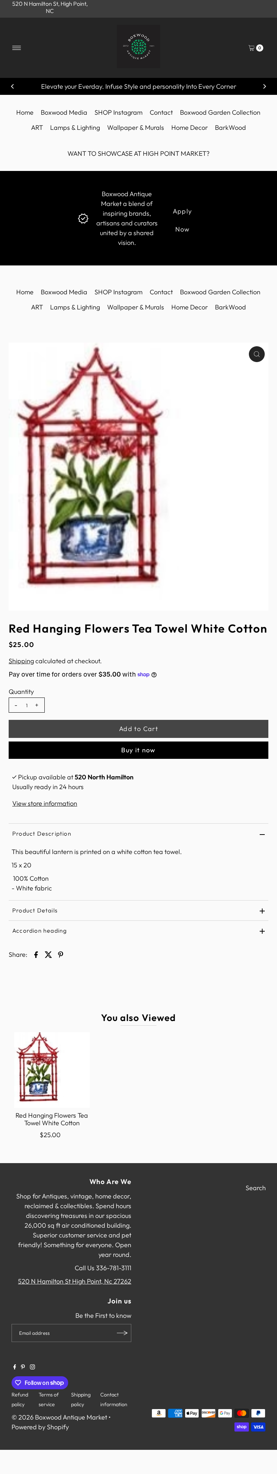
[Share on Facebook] (36, 954)
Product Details (35, 910)
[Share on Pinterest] (60, 954)
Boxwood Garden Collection (220, 112)
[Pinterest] (23, 1367)
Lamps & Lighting (75, 127)
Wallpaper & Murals (135, 127)
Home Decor (189, 127)
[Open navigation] (16, 48)
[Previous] (12, 86)
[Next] (264, 86)
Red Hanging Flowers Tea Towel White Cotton (52, 1119)
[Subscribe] (122, 1333)
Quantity (21, 692)
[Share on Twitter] (48, 954)
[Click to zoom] (257, 354)
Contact (161, 112)
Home (25, 112)
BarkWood (230, 127)
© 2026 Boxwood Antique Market (59, 1417)
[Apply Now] (83, 218)
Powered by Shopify (40, 1427)
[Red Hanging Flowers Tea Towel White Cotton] (52, 1070)
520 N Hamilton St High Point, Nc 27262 (74, 1281)
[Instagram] (32, 1367)
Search (256, 1188)
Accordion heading (39, 930)
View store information (44, 803)
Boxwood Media (64, 112)
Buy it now (138, 750)
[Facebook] (14, 1367)
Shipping (21, 661)
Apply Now (182, 213)
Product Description (41, 833)
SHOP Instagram (118, 112)
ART (37, 127)
